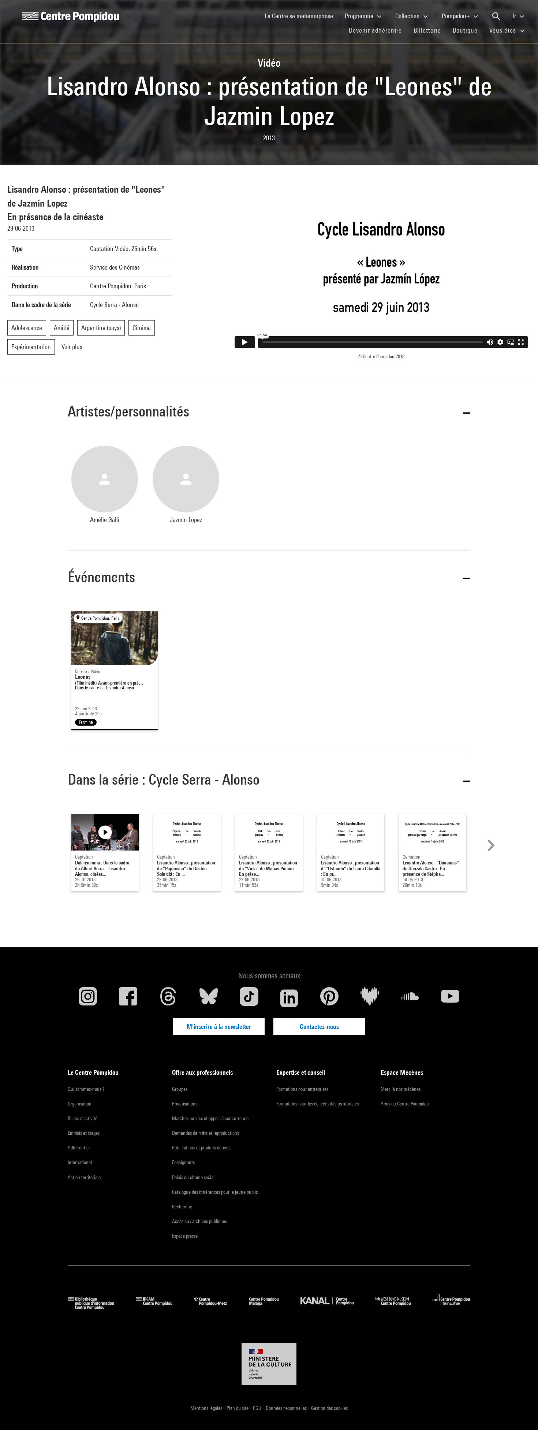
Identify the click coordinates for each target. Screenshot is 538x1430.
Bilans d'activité (82, 1118)
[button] (269, 412)
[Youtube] (450, 998)
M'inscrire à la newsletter (219, 1026)
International (80, 1162)
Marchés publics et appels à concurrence (210, 1118)
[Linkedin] (289, 998)
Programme (360, 16)
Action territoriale (84, 1177)
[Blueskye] (208, 998)
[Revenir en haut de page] (521, 1413)
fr (515, 16)
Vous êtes (503, 30)
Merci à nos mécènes (401, 1089)
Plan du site (238, 1408)
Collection (408, 16)
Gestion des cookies (329, 1408)
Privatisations (184, 1104)
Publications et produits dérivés (201, 1148)
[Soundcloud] (410, 998)
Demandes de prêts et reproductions (205, 1133)
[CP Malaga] (269, 1307)
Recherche (182, 1206)
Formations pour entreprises (302, 1089)
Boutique (468, 30)
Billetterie (427, 30)
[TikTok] (249, 998)
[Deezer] (370, 998)
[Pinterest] (329, 998)
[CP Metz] (216, 1307)
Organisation (79, 1104)
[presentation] (490, 845)
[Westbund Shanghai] (399, 1307)
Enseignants (183, 1162)
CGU (257, 1408)
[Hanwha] (451, 1307)
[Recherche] (496, 16)
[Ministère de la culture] (269, 1364)
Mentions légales (206, 1408)
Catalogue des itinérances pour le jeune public (215, 1192)
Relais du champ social (193, 1177)
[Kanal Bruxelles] (332, 1307)
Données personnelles (287, 1408)
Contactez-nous (319, 1026)
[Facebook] (128, 998)
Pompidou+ (456, 16)
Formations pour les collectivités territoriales (317, 1104)
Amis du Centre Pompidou (405, 1104)
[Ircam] (159, 1307)
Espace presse (185, 1236)
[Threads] (168, 998)
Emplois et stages (84, 1133)
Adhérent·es (79, 1148)
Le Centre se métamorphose (302, 16)
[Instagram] (88, 998)
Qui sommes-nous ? (86, 1089)
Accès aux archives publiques (199, 1221)
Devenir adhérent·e (378, 30)
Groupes (179, 1089)
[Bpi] (96, 1307)
